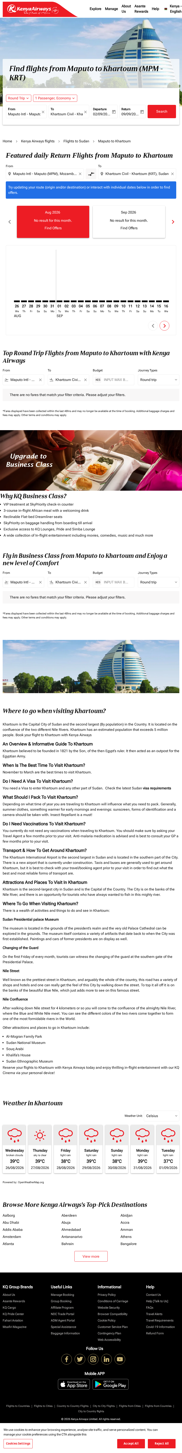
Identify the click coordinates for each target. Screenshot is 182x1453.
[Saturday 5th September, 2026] (88, 301)
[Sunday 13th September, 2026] (145, 301)
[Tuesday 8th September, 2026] (109, 301)
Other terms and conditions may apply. (44, 415)
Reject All (162, 1443)
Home (7, 141)
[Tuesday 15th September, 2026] (159, 301)
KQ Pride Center (13, 1314)
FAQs (149, 1307)
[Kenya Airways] (66, 1359)
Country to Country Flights (73, 1406)
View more (91, 1256)
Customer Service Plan (113, 1327)
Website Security (109, 1307)
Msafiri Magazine (14, 1327)
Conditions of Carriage (113, 1301)
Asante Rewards (141, 9)
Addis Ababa (13, 1230)
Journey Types (147, 370)
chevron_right (172, 222)
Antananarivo (71, 1237)
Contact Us (153, 1294)
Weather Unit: (134, 1116)
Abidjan (127, 1215)
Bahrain (67, 1244)
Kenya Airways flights (38, 141)
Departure (100, 109)
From (11, 109)
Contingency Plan (109, 1333)
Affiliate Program (62, 1307)
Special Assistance (63, 1327)
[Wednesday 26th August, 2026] (17, 301)
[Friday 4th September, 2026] (81, 301)
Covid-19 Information (160, 1327)
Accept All (131, 1443)
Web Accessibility (109, 1339)
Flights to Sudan (76, 141)
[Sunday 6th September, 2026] (95, 301)
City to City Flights (104, 1406)
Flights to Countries (18, 1406)
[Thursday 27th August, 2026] (24, 301)
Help (155, 9)
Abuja (66, 1222)
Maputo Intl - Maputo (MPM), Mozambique (24, 114)
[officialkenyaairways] (93, 1359)
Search (161, 111)
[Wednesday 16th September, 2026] (166, 301)
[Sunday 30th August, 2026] (45, 301)
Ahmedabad (71, 1230)
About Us (126, 9)
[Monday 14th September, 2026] (152, 301)
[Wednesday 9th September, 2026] (116, 301)
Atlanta (8, 1244)
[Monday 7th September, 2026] (102, 301)
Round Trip (16, 98)
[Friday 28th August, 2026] (31, 301)
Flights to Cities (43, 1406)
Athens (126, 1237)
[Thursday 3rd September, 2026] (74, 301)
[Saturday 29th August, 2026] (38, 301)
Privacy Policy (107, 1294)
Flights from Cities (130, 1406)
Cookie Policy (106, 1320)
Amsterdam (12, 1237)
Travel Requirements (160, 1320)
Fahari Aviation (13, 1320)
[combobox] (45, 173)
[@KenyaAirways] (80, 1359)
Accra (125, 1222)
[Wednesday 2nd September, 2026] (66, 301)
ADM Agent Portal (63, 1320)
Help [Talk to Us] (157, 1301)
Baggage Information (65, 1333)
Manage (111, 9)
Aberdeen (69, 1215)
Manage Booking (62, 1294)
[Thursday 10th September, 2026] (123, 301)
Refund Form (155, 1333)
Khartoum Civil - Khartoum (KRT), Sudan (67, 114)
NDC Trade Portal (62, 1314)
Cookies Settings (18, 1443)
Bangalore (129, 1244)
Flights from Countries (158, 1406)
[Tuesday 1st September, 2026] (59, 301)
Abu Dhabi (11, 1222)
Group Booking (61, 1301)
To (52, 109)
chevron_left (9, 222)
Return (126, 109)
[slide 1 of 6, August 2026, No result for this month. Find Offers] (53, 222)
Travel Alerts (154, 1314)
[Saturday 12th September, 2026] (137, 301)
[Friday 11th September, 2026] (130, 301)
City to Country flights (91, 1411)
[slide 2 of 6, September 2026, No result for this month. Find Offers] (129, 222)
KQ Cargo (9, 1307)
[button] (55, 98)
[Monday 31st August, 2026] (52, 301)
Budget (98, 370)
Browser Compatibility (112, 1314)
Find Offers (53, 228)
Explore (95, 9)
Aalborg (9, 1215)
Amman (127, 1230)
